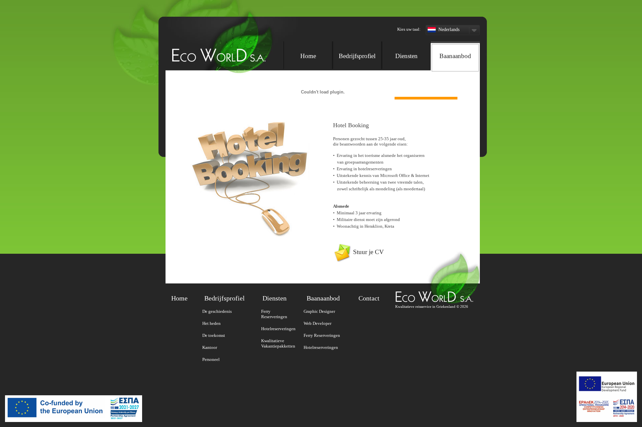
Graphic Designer (319, 311)
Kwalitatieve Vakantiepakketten (278, 343)
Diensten (406, 55)
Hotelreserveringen (278, 328)
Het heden (211, 323)
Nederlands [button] (448, 29)
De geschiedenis (217, 311)
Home (308, 55)
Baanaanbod (455, 55)
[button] (381, 13)
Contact (369, 298)
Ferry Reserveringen (274, 314)
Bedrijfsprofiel (357, 55)
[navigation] (381, 54)
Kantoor (209, 347)
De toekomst (213, 335)
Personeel (211, 359)
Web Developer (317, 323)
